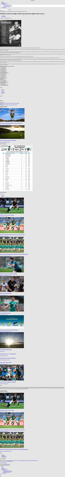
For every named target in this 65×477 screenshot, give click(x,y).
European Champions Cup (7, 470)
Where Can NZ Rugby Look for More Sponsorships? (8, 140)
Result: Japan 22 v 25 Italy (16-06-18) (5, 362)
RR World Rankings (4, 3)
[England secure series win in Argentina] (12, 291)
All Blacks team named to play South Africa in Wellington (8, 273)
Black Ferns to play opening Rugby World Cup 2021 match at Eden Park (11, 123)
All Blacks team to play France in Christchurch (7, 410)
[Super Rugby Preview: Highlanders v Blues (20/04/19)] (12, 380)
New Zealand (4, 16)
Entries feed (3, 455)
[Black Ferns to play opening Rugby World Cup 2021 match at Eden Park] (12, 121)
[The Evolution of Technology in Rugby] (12, 347)
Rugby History (4, 7)
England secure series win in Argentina (6, 293)
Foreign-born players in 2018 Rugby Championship (8, 358)
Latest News (4, 11)
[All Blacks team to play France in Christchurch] (12, 213)
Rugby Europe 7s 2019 (7, 6)
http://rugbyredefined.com (9, 461)
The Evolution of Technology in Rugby (6, 349)
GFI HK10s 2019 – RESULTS (8, 5)
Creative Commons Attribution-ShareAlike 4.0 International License (28, 460)
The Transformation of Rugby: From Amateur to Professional (8, 104)
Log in (3, 454)
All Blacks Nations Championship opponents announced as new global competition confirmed (14, 254)
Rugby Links (3, 4)
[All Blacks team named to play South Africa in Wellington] (12, 272)
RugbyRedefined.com (10, 460)
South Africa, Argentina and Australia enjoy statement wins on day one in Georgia (12, 234)
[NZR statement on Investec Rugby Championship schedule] (12, 328)
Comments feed (4, 456)
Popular (3, 196)
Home (2, 467)
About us (3, 2)
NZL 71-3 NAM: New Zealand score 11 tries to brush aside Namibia (9, 103)
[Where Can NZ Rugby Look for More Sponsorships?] (12, 138)
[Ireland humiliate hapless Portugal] (12, 311)
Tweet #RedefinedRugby (3, 462)
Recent (3, 195)
